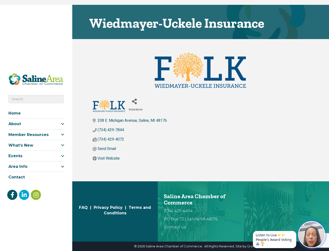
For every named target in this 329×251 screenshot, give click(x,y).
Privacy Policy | (111, 207)
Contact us (175, 227)
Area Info (17, 166)
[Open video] (311, 234)
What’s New (20, 145)
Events (15, 156)
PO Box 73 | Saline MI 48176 (190, 219)
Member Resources (28, 134)
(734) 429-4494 (178, 211)
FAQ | (86, 207)
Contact (16, 177)
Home (14, 113)
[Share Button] (134, 101)
